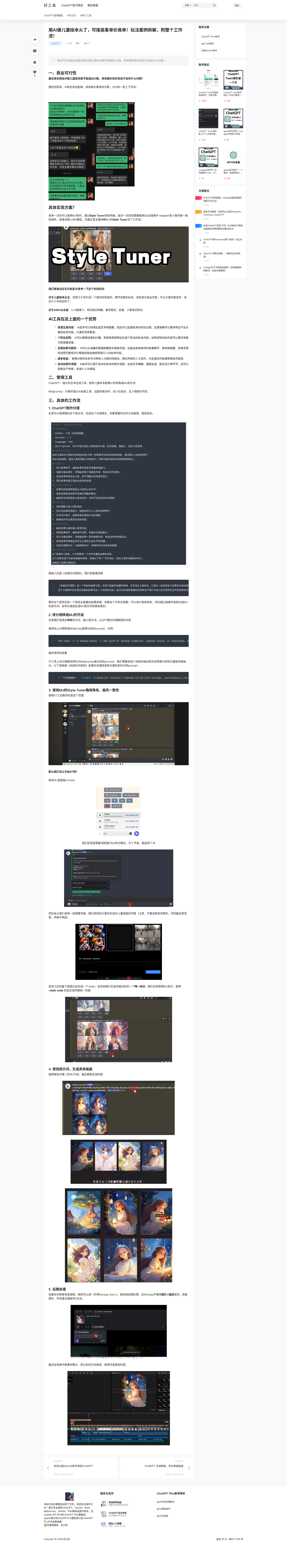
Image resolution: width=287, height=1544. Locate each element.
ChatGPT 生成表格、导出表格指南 (164, 1466)
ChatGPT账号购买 (72, 5)
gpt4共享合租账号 (166, 1501)
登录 (237, 5)
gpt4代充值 (162, 1515)
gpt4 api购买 (207, 43)
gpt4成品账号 (163, 1508)
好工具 (66, 1539)
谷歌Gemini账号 (209, 50)
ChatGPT (55, 43)
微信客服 (93, 5)
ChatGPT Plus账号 (210, 36)
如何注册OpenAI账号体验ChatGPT (73, 1466)
